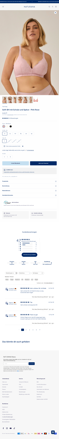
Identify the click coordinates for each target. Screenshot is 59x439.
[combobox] (24, 273)
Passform (17, 279)
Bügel (36, 279)
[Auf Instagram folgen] (7, 428)
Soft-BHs (39, 396)
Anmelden (31, 363)
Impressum (5, 407)
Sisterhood (39, 394)
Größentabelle (22, 389)
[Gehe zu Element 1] (4, 100)
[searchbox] (10, 273)
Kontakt (21, 387)
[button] (29, 150)
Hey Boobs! (39, 387)
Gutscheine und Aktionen (43, 389)
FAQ (20, 384)
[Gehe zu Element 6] (30, 100)
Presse (4, 389)
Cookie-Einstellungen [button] (7, 416)
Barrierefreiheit (5, 421)
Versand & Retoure (23, 382)
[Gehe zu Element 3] (15, 100)
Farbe (7, 279)
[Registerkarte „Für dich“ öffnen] (53, 432)
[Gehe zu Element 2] (9, 100)
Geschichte (5, 384)
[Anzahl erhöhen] (10, 157)
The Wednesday (41, 391)
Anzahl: (4, 153)
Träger (11, 279)
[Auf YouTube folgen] (11, 428)
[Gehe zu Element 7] (35, 100)
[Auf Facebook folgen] (3, 428)
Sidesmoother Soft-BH (42, 399)
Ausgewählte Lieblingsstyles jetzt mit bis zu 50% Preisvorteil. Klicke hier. (19, 172)
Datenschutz (5, 412)
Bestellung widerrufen (24, 394)
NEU (38, 382)
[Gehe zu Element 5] (25, 100)
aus (32, 279)
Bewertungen (22, 391)
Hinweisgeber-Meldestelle (8, 419)
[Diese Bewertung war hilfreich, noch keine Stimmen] (49, 297)
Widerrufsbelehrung (7, 414)
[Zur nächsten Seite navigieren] (39, 330)
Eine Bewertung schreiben (29, 254)
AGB (3, 409)
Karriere (4, 387)
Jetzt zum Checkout (43, 163)
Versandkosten (10, 114)
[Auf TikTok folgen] (14, 428)
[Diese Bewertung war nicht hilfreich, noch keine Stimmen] (52, 297)
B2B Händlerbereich (7, 391)
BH (22, 279)
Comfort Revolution (41, 384)
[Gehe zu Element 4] (20, 100)
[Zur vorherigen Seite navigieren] (19, 330)
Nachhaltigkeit (5, 396)
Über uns (4, 382)
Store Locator (5, 394)
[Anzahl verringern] (4, 157)
